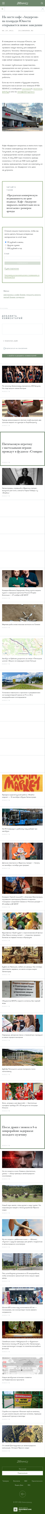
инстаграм (26, 88)
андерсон (20, 297)
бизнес (23, 294)
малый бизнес (9, 297)
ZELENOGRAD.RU (25, 30)
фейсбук (5, 91)
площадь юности (33, 294)
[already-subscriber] (22, 268)
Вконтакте (16, 1481)
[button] (22, 263)
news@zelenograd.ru (26, 91)
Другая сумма (13, 245)
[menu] (22, 355)
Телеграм (6, 1481)
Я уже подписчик (11, 268)
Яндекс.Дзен (19, 1485)
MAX (25, 1481)
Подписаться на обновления (16, 348)
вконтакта (37, 88)
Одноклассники (37, 1481)
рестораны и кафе (11, 294)
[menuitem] (5, 1481)
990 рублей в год (14, 248)
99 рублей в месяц (15, 242)
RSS (29, 1485)
